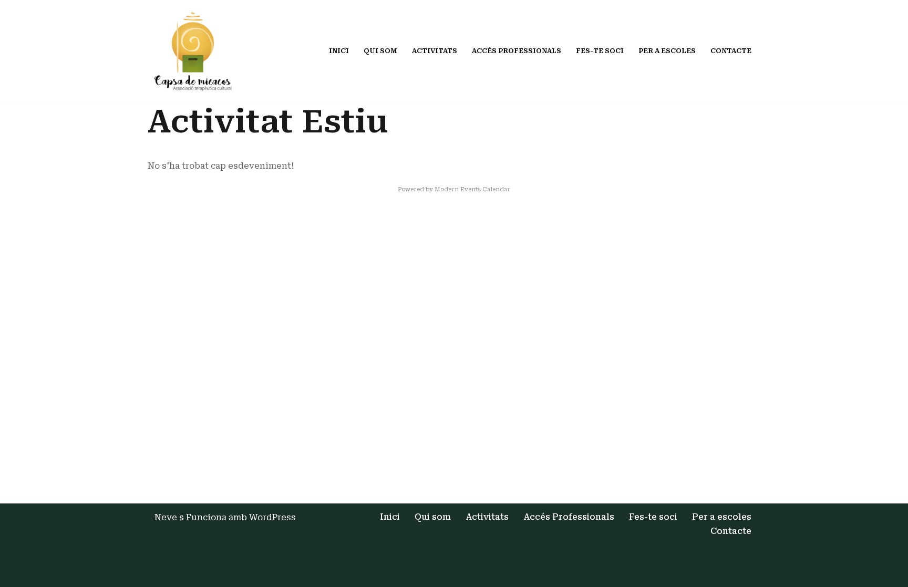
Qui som (380, 51)
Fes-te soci (600, 51)
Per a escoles (667, 51)
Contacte (730, 51)
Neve (165, 517)
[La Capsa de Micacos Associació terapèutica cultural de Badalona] (195, 50)
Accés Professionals (516, 51)
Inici (339, 51)
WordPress (272, 517)
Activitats (434, 51)
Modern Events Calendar (472, 189)
